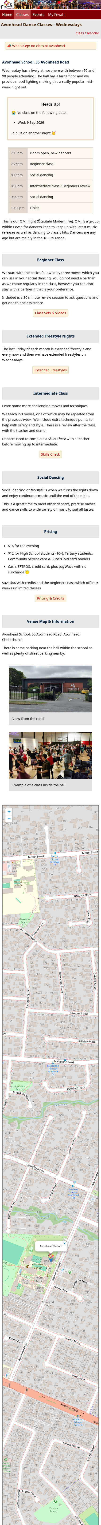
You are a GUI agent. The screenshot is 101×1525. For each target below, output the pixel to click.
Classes (22, 14)
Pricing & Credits (50, 598)
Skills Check (50, 454)
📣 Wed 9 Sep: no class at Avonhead (36, 45)
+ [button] (9, 812)
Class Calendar (87, 33)
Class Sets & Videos (50, 312)
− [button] (9, 819)
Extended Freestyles (51, 370)
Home (7, 14)
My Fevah (56, 14)
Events (38, 14)
